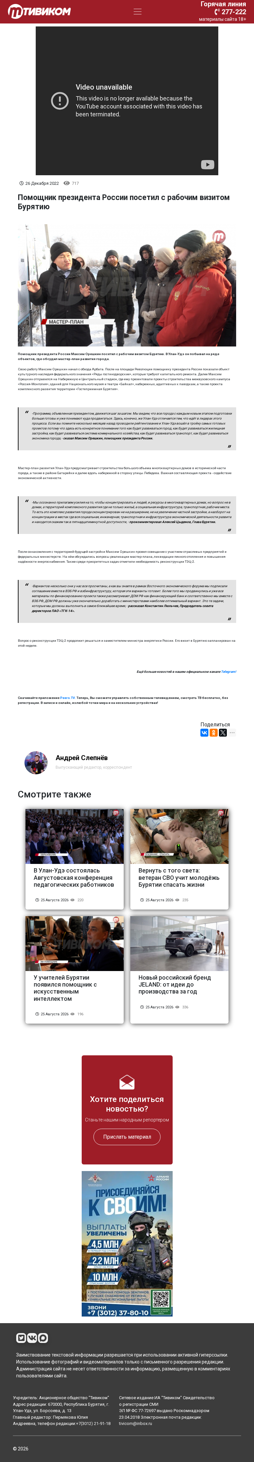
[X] (223, 733)
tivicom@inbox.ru (135, 1423)
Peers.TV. (68, 698)
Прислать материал (127, 1136)
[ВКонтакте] (204, 733)
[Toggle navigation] (138, 11)
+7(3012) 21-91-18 (93, 1423)
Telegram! (228, 671)
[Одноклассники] (214, 733)
